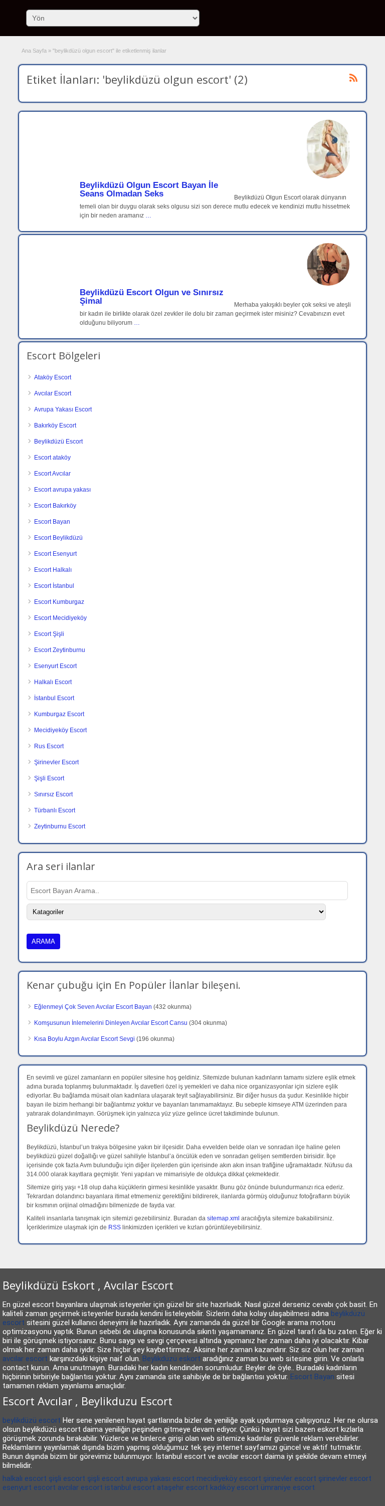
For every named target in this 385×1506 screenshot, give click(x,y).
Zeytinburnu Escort (59, 826)
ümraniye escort (288, 1487)
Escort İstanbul (54, 585)
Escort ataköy (52, 457)
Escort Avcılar (52, 473)
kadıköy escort (234, 1487)
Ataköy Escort (52, 377)
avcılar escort (25, 1358)
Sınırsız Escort (53, 794)
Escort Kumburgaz (59, 601)
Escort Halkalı (53, 569)
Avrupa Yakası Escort (63, 409)
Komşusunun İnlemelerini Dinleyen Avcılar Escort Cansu (110, 1022)
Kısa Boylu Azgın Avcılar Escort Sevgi (84, 1038)
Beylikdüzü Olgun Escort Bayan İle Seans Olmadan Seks (149, 189)
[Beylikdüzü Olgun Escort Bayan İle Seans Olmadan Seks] (328, 176)
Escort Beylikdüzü (58, 537)
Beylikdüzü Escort (58, 441)
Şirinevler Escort (56, 762)
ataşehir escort (182, 1487)
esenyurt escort (29, 1487)
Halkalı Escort (53, 682)
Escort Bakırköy (55, 505)
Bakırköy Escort (55, 425)
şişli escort (67, 1478)
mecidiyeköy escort (229, 1478)
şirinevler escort (289, 1478)
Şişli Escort (49, 778)
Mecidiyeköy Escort (60, 730)
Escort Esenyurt (55, 553)
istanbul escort (130, 1487)
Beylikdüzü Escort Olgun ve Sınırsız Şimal (152, 297)
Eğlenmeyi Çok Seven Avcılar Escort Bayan (93, 1006)
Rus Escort (49, 746)
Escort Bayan (52, 521)
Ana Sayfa (34, 51)
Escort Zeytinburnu (59, 650)
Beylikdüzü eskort (171, 1358)
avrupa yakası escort (160, 1478)
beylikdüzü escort (32, 1420)
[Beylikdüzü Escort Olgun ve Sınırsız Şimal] (328, 283)
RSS (114, 1227)
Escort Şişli (49, 633)
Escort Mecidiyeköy (60, 617)
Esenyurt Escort (55, 666)
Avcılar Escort (52, 393)
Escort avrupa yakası (62, 489)
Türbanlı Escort (54, 810)
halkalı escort (25, 1478)
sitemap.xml (223, 1218)
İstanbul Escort (54, 698)
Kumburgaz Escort (59, 714)
